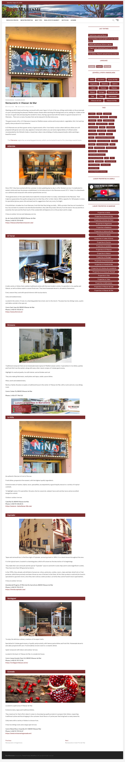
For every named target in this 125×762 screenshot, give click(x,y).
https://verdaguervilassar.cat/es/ (16, 663)
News (112, 144)
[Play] (91, 199)
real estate (92, 151)
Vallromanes (113, 96)
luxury (91, 137)
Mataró (92, 92)
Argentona (93, 84)
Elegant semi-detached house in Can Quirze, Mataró (102, 49)
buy (100, 120)
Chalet (102, 127)
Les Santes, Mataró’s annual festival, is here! (103, 54)
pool (91, 147)
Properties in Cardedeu (103, 246)
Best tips (38, 20)
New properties (27, 20)
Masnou (114, 88)
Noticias (65, 20)
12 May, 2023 (10, 106)
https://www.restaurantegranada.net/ (18, 733)
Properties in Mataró (104, 253)
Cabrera (114, 84)
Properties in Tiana (104, 279)
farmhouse (111, 130)
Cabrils (93, 88)
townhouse (99, 161)
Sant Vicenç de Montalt (96, 158)
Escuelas (92, 130)
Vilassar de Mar (20, 99)
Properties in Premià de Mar (104, 264)
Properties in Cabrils (104, 235)
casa (111, 124)
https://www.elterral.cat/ (14, 312)
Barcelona (101, 79)
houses (102, 134)
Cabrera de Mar (108, 120)
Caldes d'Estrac (101, 124)
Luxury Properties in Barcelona (105, 137)
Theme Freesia (26, 755)
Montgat (101, 92)
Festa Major (93, 134)
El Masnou (110, 127)
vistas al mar (105, 164)
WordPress (34, 755)
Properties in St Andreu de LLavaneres (103, 268)
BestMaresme (10, 755)
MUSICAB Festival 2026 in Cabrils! (100, 44)
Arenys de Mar (113, 79)
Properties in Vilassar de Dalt (103, 287)
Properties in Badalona (103, 227)
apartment (107, 113)
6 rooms (92, 113)
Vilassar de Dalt (96, 100)
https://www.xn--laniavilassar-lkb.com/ (18, 506)
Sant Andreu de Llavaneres (97, 154)
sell (106, 158)
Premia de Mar (111, 147)
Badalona (105, 84)
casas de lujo (93, 127)
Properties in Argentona (104, 224)
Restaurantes (9, 99)
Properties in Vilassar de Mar (103, 290)
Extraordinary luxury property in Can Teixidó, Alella (103, 40)
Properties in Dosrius (104, 242)
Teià (92, 96)
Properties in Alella (104, 212)
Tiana (101, 96)
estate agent (101, 130)
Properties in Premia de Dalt (104, 261)
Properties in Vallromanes (103, 283)
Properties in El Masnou (104, 249)
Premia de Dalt (100, 147)
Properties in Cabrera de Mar (103, 231)
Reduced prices (12, 20)
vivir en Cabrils (94, 168)
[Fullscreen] (117, 199)
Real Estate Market (51, 20)
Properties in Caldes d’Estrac (103, 238)
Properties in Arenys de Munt (103, 220)
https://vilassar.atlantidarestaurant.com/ (19, 223)
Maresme (14, 140)
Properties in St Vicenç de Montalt (104, 272)
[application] (103, 192)
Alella (92, 79)
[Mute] (114, 199)
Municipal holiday (102, 144)
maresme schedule (104, 141)
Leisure (73, 20)
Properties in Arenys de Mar (104, 216)
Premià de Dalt (113, 92)
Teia (112, 158)
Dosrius (103, 88)
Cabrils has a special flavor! (98, 35)
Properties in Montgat (103, 257)
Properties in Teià (104, 275)
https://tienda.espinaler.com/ (15, 589)
